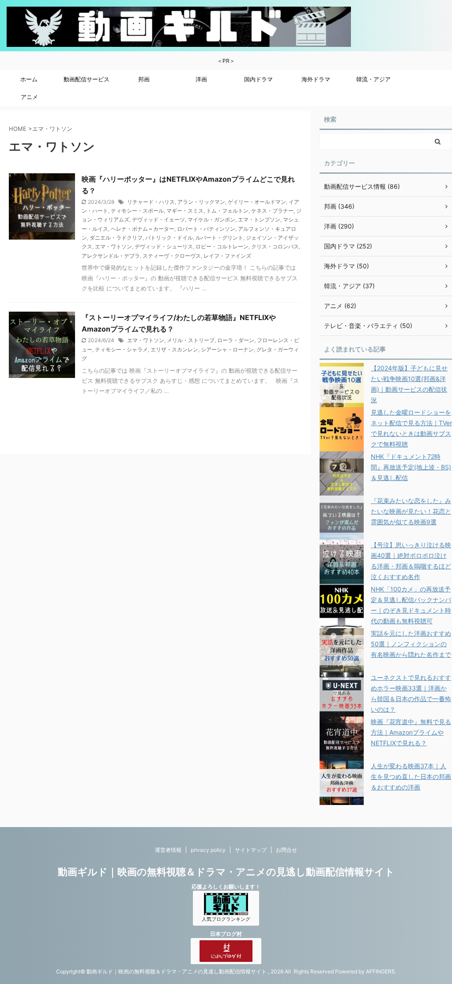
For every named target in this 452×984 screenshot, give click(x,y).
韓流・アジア (373, 79)
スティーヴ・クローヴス (172, 255)
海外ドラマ (315, 79)
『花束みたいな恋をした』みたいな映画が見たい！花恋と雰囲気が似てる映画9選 (411, 511)
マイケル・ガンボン (211, 219)
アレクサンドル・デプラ (111, 255)
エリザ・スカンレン (174, 349)
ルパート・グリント (219, 237)
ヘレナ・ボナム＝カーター (142, 228)
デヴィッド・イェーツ (158, 219)
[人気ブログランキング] (226, 911)
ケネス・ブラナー (272, 210)
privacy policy (208, 850)
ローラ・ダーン (235, 340)
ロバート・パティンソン (206, 228)
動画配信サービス (86, 79)
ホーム (29, 79)
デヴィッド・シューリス (164, 246)
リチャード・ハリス (151, 201)
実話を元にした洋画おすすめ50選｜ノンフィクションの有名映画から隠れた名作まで (411, 643)
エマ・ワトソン (113, 246)
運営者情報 (168, 850)
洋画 (201, 79)
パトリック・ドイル (169, 237)
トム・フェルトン (227, 210)
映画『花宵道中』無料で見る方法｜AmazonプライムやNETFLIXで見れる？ (411, 732)
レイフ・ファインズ (227, 255)
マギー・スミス (184, 210)
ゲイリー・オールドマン (257, 201)
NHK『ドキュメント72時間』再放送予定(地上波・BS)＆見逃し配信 (411, 467)
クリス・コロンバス (275, 246)
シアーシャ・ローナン (227, 349)
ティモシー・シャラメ (121, 349)
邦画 (144, 79)
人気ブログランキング (226, 919)
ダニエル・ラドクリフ (116, 237)
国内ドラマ (258, 79)
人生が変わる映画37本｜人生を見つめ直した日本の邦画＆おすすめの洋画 (411, 776)
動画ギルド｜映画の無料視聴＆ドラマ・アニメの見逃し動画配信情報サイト (226, 871)
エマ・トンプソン (259, 219)
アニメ (29, 96)
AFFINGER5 (380, 971)
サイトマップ (251, 850)
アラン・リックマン (201, 201)
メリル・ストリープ (191, 340)
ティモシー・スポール (137, 210)
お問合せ (286, 850)
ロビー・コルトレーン (222, 246)
